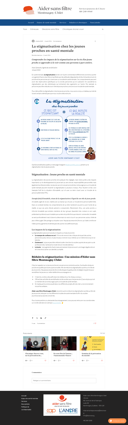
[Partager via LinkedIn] (41, 318)
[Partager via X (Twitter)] (37, 318)
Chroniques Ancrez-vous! (73, 29)
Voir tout (102, 333)
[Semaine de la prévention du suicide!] (92, 343)
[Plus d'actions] (95, 41)
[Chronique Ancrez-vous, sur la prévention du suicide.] (35, 343)
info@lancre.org (88, 416)
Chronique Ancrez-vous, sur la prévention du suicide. (34, 355)
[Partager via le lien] (45, 318)
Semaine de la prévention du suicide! (91, 355)
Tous (25, 29)
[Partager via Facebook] (32, 318)
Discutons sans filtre (50, 29)
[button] (103, 29)
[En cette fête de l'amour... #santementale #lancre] (64, 343)
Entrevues (34, 29)
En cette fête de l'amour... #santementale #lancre (63, 355)
